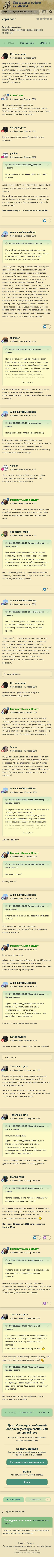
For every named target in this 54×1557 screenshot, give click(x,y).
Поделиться (14, 1499)
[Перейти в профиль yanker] (5, 155)
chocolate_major (36, 612)
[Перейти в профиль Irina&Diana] (5, 97)
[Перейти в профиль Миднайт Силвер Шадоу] (5, 502)
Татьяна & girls (35, 1188)
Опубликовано (23, 58)
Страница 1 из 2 (27, 43)
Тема (30, 1543)
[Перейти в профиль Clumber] (5, 340)
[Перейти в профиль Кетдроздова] (5, 56)
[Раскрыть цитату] (6, 164)
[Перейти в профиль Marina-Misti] (5, 1179)
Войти (27, 1482)
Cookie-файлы (44, 1546)
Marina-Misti (34, 1326)
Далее (43, 43)
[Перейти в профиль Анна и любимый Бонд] (5, 234)
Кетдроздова (14, 27)
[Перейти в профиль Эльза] (5, 749)
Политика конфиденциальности (19, 1546)
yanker (31, 243)
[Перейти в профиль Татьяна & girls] (5, 1068)
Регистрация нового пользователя (27, 1462)
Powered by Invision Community (27, 1553)
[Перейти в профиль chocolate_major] (5, 534)
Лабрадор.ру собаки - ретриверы (27, 4)
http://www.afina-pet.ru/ (12, 955)
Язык (20, 1543)
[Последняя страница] (50, 43)
